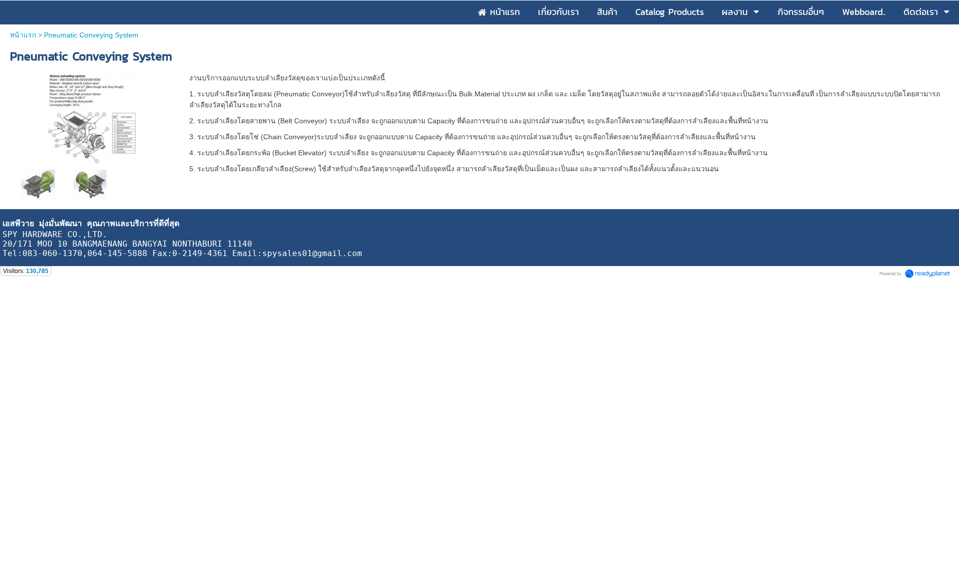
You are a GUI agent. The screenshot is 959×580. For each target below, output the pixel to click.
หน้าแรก (23, 35)
